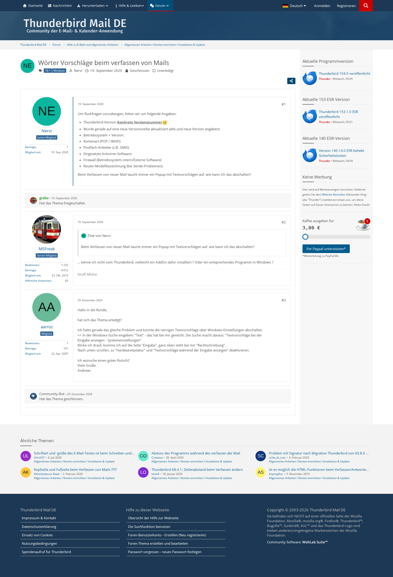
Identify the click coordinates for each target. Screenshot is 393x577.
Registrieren (346, 5)
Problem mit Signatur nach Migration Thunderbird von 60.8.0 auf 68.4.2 (325, 453)
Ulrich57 (39, 457)
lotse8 (155, 474)
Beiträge (30, 147)
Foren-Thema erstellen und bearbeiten (158, 543)
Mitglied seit (32, 152)
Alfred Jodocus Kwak (46, 474)
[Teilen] (291, 81)
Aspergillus (276, 474)
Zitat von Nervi (99, 235)
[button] (295, 5)
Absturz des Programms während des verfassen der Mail (195, 453)
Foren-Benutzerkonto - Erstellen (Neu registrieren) (167, 535)
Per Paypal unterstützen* (326, 248)
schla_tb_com (277, 457)
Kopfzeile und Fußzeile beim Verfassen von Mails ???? (75, 469)
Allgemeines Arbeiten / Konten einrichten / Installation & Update (74, 461)
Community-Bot (51, 393)
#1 (284, 104)
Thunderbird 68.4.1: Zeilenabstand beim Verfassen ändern (197, 469)
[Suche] (366, 5)
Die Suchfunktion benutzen (149, 526)
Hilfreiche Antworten (38, 281)
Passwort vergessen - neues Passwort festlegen (165, 551)
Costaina (157, 457)
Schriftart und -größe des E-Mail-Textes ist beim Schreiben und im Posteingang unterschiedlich (107, 453)
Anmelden (322, 5)
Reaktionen (32, 265)
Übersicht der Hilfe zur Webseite (153, 518)
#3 (284, 300)
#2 (284, 222)
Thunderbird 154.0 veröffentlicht (344, 73)
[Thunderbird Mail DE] (196, 26)
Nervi (78, 70)
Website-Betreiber (333, 194)
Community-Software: (297, 542)
